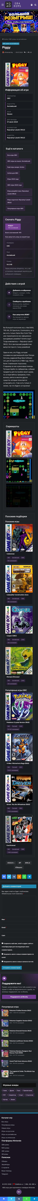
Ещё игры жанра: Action (15, 167)
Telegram (5, 1174)
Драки (12, 1090)
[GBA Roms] (13, 4)
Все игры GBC (12, 155)
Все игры (5, 1122)
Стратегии (29, 1095)
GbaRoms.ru (19, 1184)
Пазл (18, 1090)
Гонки (5, 1090)
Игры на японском (8, 1137)
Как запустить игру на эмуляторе (17, 237)
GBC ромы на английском (17, 39)
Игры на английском (9, 1134)
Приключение (27, 1090)
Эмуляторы (6, 1164)
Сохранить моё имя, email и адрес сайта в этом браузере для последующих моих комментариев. (17, 947)
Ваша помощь (7, 1171)
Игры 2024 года (13, 179)
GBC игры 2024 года (14, 185)
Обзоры (4, 1161)
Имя (4, 919)
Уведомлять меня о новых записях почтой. (18, 961)
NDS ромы (5, 1148)
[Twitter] (9, 877)
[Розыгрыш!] (19, 22)
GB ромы (5, 1154)
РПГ (4, 1095)
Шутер (5, 1099)
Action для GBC (12, 173)
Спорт (21, 1095)
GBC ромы (5, 1151)
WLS (28, 863)
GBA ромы (5, 1145)
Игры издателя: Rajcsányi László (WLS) (18, 201)
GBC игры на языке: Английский (18, 161)
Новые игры (6, 1128)
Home (5, 39)
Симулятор (12, 1095)
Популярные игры (8, 1125)
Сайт (3, 935)
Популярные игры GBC (15, 208)
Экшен (19, 867)
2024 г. (12, 863)
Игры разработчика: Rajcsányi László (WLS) (18, 192)
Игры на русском (8, 1131)
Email (4, 927)
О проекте (5, 1167)
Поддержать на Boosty (19, 997)
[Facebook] (4, 877)
